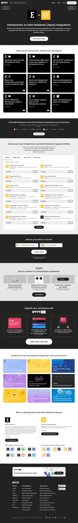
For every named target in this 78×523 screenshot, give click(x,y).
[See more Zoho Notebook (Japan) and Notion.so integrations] (57, 449)
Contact (32, 517)
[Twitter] (58, 518)
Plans (59, 2)
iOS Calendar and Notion (27, 490)
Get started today (39, 39)
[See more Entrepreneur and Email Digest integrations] (10, 449)
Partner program (26, 517)
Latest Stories (43, 486)
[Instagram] (52, 518)
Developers (14, 517)
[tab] (7, 157)
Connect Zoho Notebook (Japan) (49, 433)
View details (8, 171)
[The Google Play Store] (62, 489)
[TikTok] (62, 518)
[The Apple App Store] (62, 486)
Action (47, 167)
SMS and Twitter (25, 500)
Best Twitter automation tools (45, 490)
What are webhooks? (44, 500)
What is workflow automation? (46, 495)
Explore (53, 2)
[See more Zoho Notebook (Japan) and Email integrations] (46, 449)
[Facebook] (46, 518)
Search (13, 502)
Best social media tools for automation (47, 509)
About (40, 517)
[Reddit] (65, 518)
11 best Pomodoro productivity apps (47, 502)
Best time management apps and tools (47, 493)
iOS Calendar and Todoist (27, 505)
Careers (20, 517)
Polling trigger (13, 167)
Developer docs (15, 507)
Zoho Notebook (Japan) (41, 24)
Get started (72, 2)
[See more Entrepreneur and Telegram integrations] (10, 455)
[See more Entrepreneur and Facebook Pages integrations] (32, 449)
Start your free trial (39, 342)
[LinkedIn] (49, 518)
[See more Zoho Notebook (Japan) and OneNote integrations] (68, 449)
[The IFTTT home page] (4, 3)
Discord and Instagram (26, 488)
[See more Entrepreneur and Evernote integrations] (21, 449)
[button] (39, 294)
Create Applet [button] (39, 252)
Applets (14, 493)
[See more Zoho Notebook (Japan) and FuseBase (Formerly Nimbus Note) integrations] (46, 455)
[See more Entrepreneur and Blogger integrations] (21, 455)
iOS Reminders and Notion (27, 502)
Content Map (15, 500)
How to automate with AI (44, 488)
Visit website (7, 436)
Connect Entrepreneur (11, 440)
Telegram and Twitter (26, 507)
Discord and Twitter (26, 509)
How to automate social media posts (47, 507)
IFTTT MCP (14, 495)
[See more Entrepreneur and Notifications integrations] (32, 455)
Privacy (36, 517)
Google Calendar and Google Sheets (29, 493)
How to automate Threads (45, 505)
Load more (39, 227)
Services (14, 488)
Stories (13, 490)
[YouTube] (56, 518)
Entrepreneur (15, 24)
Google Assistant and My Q (27, 495)
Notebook (43, 426)
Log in (64, 2)
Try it (35, 171)
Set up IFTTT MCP (39, 133)
